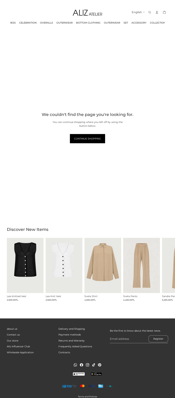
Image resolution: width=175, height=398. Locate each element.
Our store (12, 340)
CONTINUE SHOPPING (87, 138)
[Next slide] (164, 269)
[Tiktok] (94, 365)
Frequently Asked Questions (75, 346)
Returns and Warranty (71, 340)
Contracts (64, 352)
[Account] (157, 12)
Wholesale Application (20, 352)
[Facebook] (81, 365)
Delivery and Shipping (71, 328)
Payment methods (69, 334)
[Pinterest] (100, 365)
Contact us (13, 334)
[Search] (149, 12)
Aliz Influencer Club (18, 346)
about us (12, 328)
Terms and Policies (87, 396)
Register (158, 338)
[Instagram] (87, 365)
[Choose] (38, 288)
